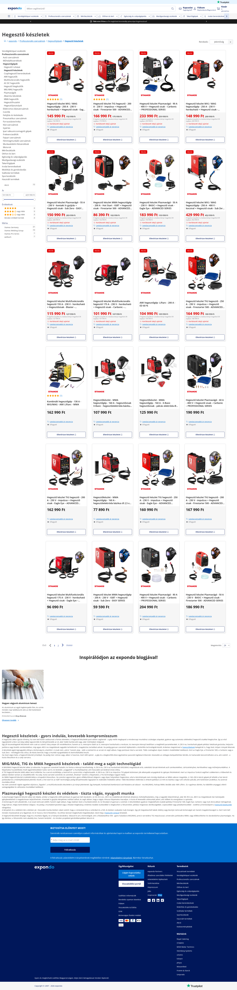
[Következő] (62, 645)
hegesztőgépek (188, 747)
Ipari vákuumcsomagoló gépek (17, 131)
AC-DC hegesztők (12, 83)
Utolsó (69, 645)
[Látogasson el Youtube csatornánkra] (149, 901)
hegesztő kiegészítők (223, 805)
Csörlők (6, 112)
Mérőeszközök (8, 150)
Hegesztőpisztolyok (13, 105)
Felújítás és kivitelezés (13, 115)
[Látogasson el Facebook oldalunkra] (153, 901)
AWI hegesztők (10, 76)
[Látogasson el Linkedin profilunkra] (158, 901)
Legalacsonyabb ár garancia (61, 127)
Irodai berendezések (11, 166)
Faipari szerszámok (12, 137)
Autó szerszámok (11, 57)
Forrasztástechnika (12, 121)
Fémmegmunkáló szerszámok (16, 140)
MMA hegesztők (11, 99)
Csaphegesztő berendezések (17, 73)
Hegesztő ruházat (12, 67)
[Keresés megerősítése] (173, 8)
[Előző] (50, 645)
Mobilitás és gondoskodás (14, 169)
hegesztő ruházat (112, 813)
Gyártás (6, 128)
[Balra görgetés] (31, 21)
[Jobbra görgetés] (206, 21)
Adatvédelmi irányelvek (121, 857)
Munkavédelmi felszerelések (16, 144)
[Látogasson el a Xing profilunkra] (162, 901)
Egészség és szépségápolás (14, 157)
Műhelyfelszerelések (12, 60)
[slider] (3, 199)
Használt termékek (10, 179)
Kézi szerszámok (10, 124)
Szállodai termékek (10, 173)
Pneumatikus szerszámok (15, 118)
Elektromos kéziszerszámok (15, 108)
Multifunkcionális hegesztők (17, 80)
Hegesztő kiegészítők (13, 86)
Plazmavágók (10, 92)
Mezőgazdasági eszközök (13, 160)
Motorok (7, 147)
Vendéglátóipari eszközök (14, 51)
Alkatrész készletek (12, 96)
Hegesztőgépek (10, 64)
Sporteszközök (8, 176)
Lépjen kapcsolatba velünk (131, 874)
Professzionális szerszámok (15, 54)
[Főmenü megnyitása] (9, 16)
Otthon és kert (8, 153)
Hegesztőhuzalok (12, 102)
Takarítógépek (8, 163)
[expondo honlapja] (5, 41)
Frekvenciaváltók (10, 134)
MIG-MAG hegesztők (13, 89)
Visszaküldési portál (131, 883)
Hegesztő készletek (13, 70)
